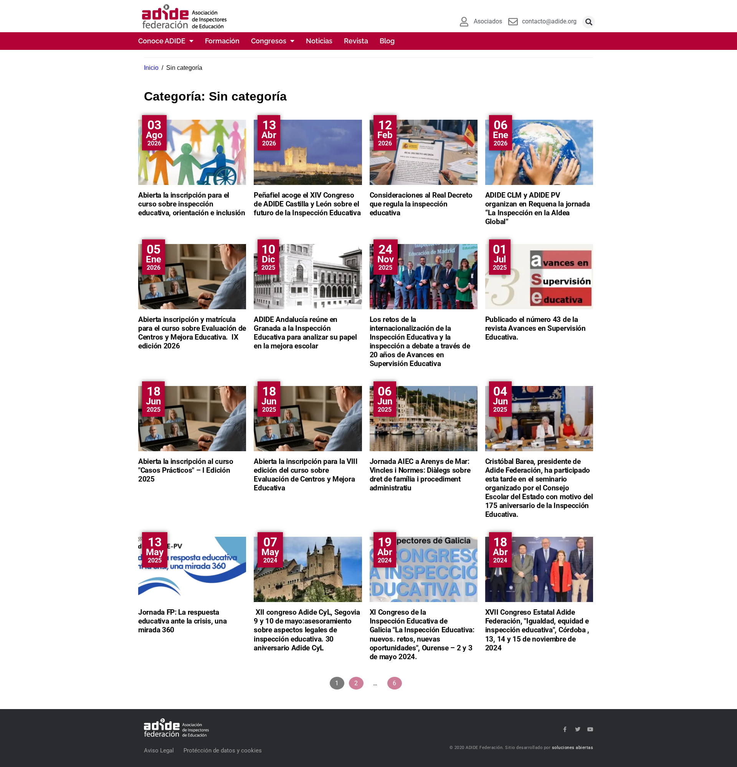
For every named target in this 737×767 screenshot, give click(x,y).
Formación (222, 41)
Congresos (268, 41)
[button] (588, 22)
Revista (356, 41)
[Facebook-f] (565, 729)
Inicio (151, 67)
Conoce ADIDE (161, 41)
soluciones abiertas (572, 747)
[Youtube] (590, 729)
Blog (387, 41)
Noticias (319, 41)
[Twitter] (577, 729)
